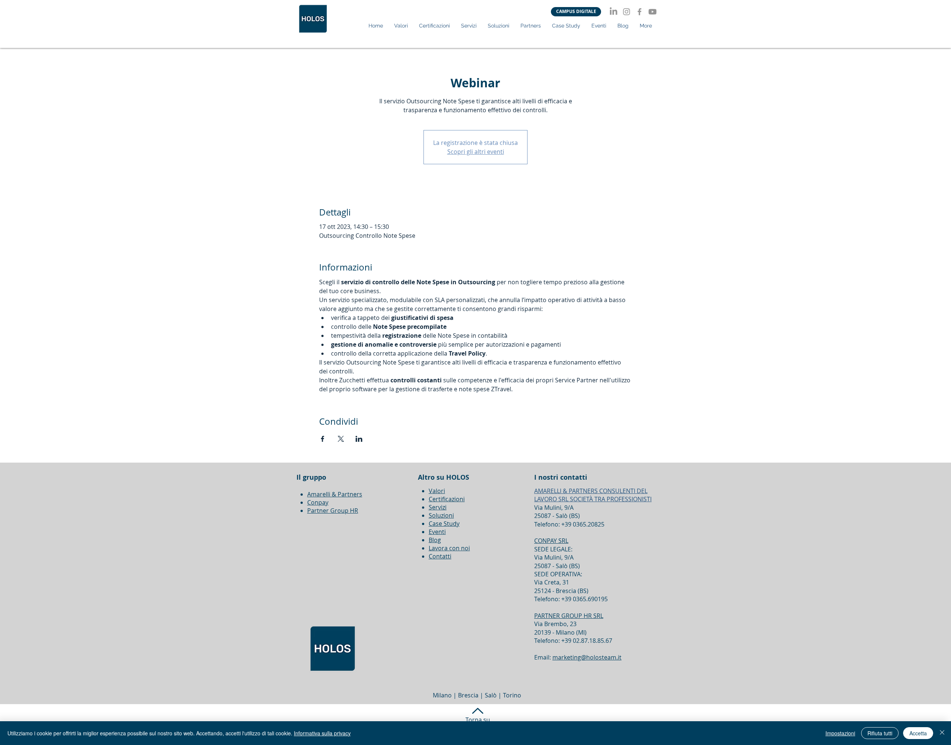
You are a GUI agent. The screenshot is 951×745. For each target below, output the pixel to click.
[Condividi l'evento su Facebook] (322, 439)
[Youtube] (652, 11)
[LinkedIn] (613, 11)
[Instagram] (626, 11)
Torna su (477, 720)
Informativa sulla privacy (322, 733)
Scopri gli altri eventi (475, 152)
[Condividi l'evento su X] (340, 439)
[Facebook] (639, 11)
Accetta (918, 733)
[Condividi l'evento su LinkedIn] (359, 439)
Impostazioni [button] (840, 733)
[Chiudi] (942, 733)
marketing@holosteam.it (586, 657)
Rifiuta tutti (879, 733)
